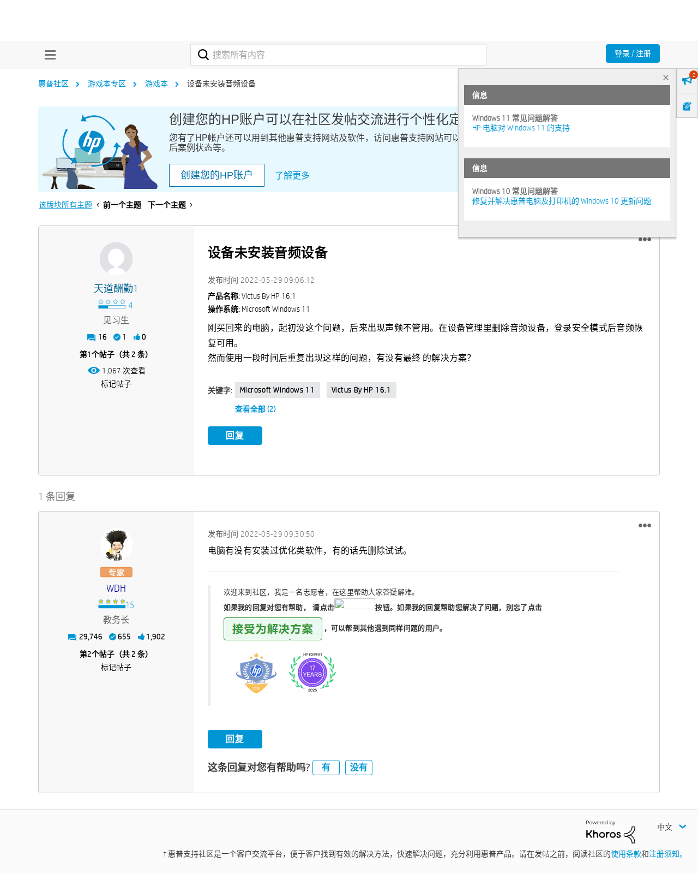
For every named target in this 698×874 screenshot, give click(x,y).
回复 (235, 435)
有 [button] (326, 767)
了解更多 (292, 175)
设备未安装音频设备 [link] (221, 83)
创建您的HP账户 (216, 175)
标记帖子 (116, 384)
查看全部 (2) (255, 409)
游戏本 (156, 83)
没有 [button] (359, 767)
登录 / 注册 (633, 53)
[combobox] (338, 55)
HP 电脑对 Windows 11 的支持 (521, 128)
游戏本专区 (107, 83)
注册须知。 (668, 854)
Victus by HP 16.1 (362, 390)
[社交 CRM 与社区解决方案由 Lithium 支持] (610, 831)
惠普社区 (53, 83)
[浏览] (47, 54)
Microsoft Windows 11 (277, 390)
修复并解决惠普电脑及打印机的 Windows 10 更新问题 (561, 201)
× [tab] (665, 77)
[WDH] (116, 544)
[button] (644, 239)
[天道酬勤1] (116, 258)
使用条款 (626, 854)
